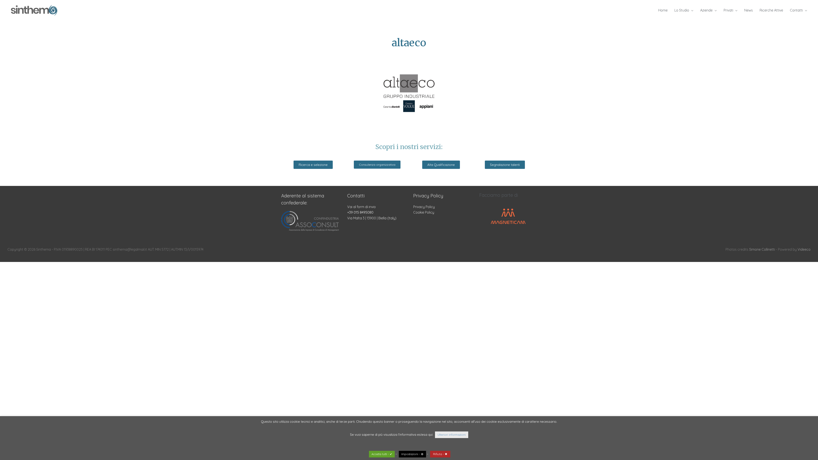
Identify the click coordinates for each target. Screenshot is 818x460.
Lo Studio (681, 10)
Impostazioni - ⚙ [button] (412, 454)
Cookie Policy (423, 212)
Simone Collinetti (762, 249)
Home (663, 10)
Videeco (804, 249)
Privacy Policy (424, 207)
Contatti (796, 10)
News (748, 10)
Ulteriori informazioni (452, 434)
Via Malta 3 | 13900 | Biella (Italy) (371, 218)
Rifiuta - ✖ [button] (440, 454)
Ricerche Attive (771, 10)
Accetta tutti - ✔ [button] (382, 454)
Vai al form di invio (361, 207)
